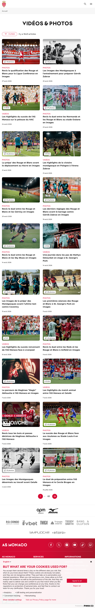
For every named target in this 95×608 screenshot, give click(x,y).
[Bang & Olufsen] (83, 523)
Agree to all (77, 581)
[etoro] (58, 532)
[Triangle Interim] (56, 523)
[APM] (41, 511)
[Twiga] (44, 523)
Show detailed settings (12, 600)
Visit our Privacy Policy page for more (41, 600)
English (6, 562)
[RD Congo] (12, 523)
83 (49, 496)
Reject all (77, 586)
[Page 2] (54, 496)
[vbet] (29, 523)
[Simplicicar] (39, 532)
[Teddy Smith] (69, 523)
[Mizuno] (53, 511)
